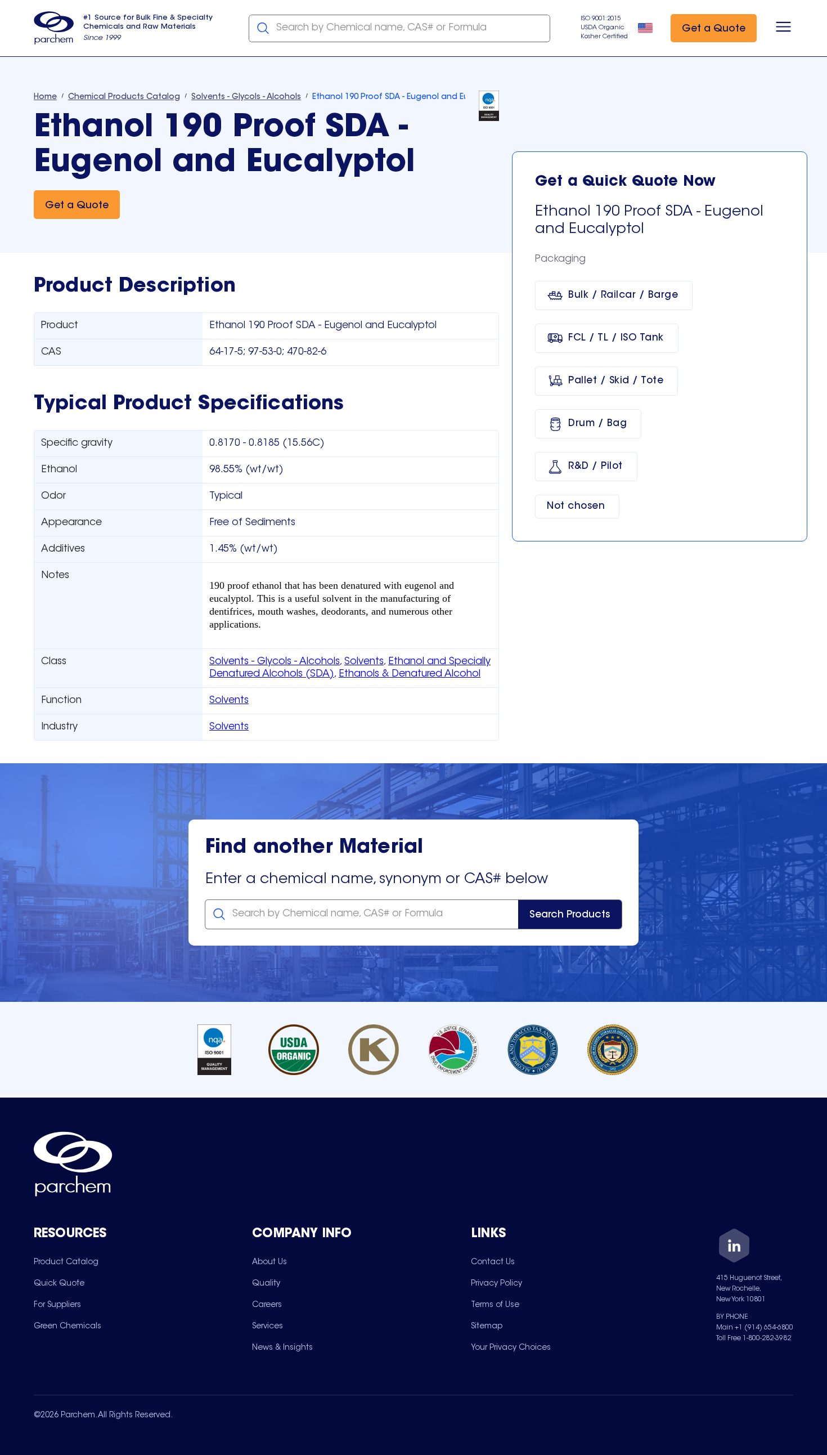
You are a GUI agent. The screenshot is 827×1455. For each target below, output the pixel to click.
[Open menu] (783, 28)
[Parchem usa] (54, 28)
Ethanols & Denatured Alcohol (409, 674)
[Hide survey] (795, 1160)
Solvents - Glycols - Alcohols (274, 662)
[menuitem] (66, 1262)
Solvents (364, 662)
